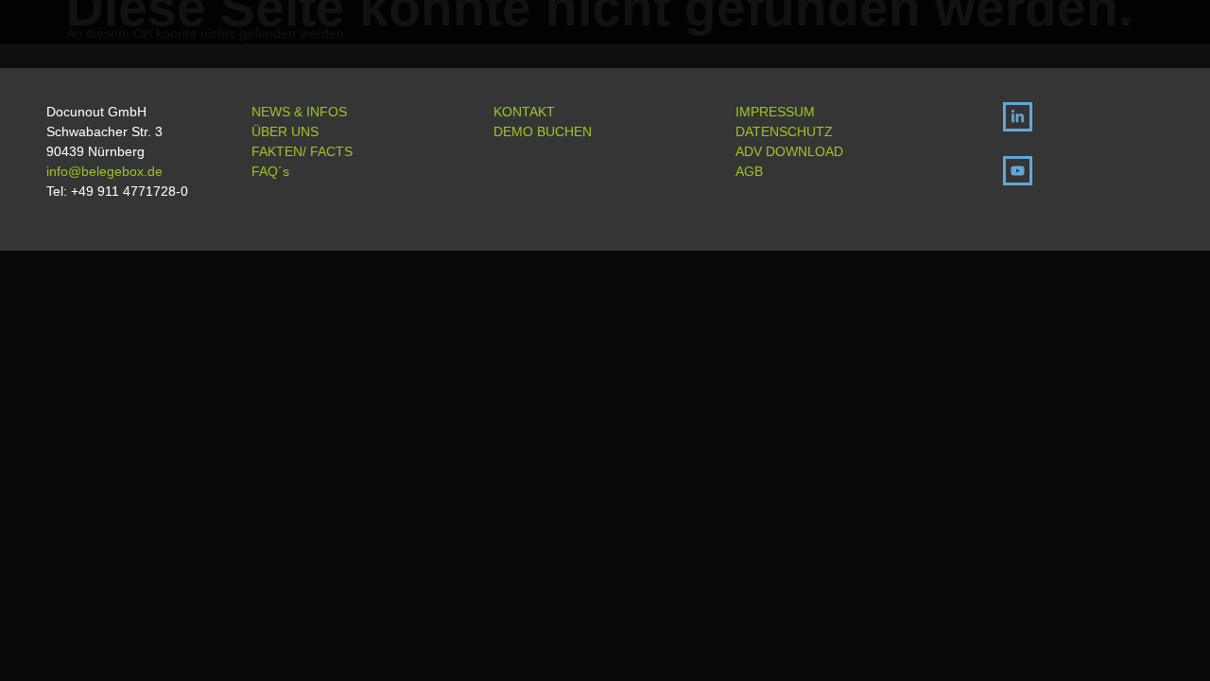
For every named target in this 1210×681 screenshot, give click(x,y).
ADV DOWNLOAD (789, 151)
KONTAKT (524, 111)
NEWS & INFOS (299, 111)
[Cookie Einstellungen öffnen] (1168, 657)
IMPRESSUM (775, 111)
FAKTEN (276, 151)
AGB (749, 171)
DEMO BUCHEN (542, 131)
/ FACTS (327, 151)
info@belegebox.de (104, 171)
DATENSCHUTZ (784, 131)
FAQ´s (270, 171)
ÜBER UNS (285, 131)
